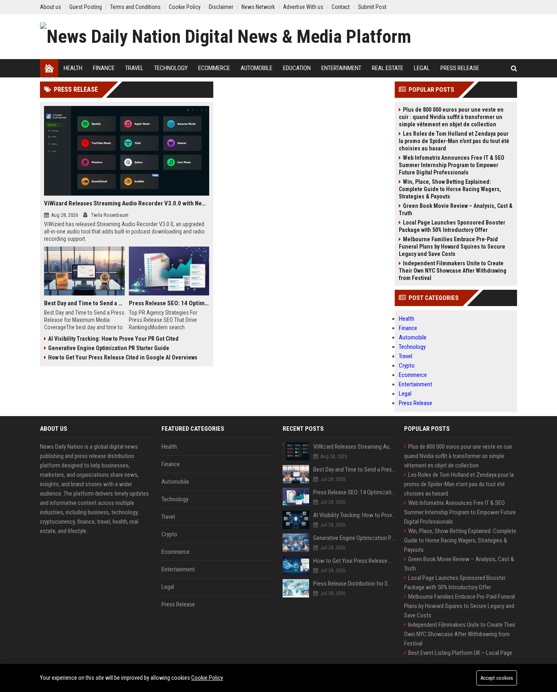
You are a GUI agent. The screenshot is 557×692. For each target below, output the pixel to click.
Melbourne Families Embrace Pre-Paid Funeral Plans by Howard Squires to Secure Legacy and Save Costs (452, 246)
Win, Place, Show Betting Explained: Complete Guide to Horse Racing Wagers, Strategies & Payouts (450, 189)
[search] (514, 68)
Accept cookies (496, 678)
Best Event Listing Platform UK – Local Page (460, 653)
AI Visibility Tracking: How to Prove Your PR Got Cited (113, 338)
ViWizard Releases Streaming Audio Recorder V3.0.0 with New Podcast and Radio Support (126, 203)
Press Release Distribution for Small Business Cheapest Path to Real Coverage (354, 583)
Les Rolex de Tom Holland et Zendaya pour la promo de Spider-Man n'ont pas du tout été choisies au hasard (454, 141)
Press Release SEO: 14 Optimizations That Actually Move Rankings (169, 303)
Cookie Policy (207, 677)
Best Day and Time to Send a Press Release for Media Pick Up (84, 303)
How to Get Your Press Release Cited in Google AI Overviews (122, 357)
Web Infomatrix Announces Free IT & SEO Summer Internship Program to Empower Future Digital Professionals (451, 165)
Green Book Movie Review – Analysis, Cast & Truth (456, 209)
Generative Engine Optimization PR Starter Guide (108, 348)
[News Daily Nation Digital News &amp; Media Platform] (225, 36)
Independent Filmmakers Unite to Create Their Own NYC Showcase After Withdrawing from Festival (452, 270)
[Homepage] (49, 68)
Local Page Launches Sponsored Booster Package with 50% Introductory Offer (452, 226)
